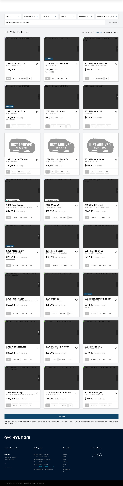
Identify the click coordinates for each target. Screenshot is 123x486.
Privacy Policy (34, 483)
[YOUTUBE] (99, 455)
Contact (65, 472)
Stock (64, 459)
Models (65, 454)
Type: (7, 16)
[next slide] (39, 48)
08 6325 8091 (8, 467)
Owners (65, 467)
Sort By (99, 32)
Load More (61, 416)
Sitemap (41, 483)
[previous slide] (6, 48)
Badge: (45, 16)
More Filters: (101, 16)
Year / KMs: (82, 16)
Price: (62, 16)
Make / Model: (28, 16)
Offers (64, 464)
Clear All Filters (113, 22)
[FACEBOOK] (94, 455)
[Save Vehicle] (37, 64)
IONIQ (64, 457)
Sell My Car (66, 462)
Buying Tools (66, 469)
